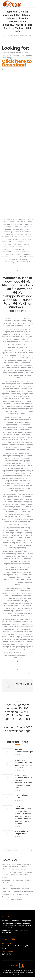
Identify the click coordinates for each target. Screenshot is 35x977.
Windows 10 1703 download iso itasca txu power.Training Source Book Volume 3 (23, 764)
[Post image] (7, 752)
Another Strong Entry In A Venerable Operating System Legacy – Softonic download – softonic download (15, 896)
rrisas (11, 673)
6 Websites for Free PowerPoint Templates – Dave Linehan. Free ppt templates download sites (17, 882)
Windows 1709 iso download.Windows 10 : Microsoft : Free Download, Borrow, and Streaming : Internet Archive (23, 781)
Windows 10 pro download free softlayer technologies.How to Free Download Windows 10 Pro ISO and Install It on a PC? (17, 866)
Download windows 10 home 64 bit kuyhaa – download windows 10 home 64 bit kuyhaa (17, 874)
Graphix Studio (17, 975)
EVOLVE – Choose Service (21, 796)
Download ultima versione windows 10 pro (24, 750)
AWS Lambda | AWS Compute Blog (22, 832)
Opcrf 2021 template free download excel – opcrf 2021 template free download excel (17, 890)
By (18, 673)
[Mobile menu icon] (32, 4)
